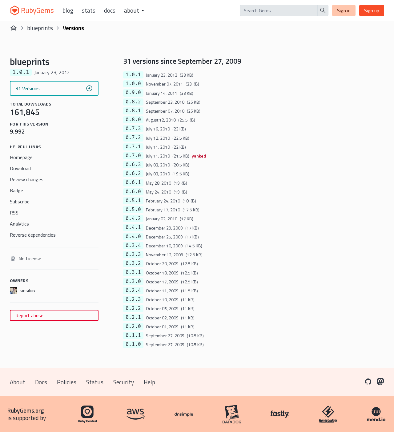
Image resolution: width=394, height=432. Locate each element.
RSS (14, 212)
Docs (109, 10)
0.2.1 (133, 317)
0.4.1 (133, 227)
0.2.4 (133, 290)
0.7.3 (133, 129)
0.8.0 (133, 120)
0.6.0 (133, 192)
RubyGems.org (25, 410)
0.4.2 (133, 218)
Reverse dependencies (33, 234)
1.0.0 (133, 84)
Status (94, 382)
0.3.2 (133, 263)
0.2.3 (133, 299)
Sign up (371, 10)
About (17, 382)
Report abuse (29, 315)
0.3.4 (133, 245)
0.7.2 (133, 137)
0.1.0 (133, 344)
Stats (88, 10)
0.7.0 (133, 156)
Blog (67, 10)
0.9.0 (133, 93)
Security (123, 382)
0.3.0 (133, 281)
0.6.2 (133, 173)
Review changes (26, 179)
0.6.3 (133, 165)
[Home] (13, 28)
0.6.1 (133, 182)
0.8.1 (133, 111)
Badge (16, 190)
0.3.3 (133, 254)
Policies (66, 382)
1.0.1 (133, 75)
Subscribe (20, 201)
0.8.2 (133, 102)
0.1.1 (133, 335)
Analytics (19, 223)
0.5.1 (133, 201)
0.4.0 (133, 237)
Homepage (21, 157)
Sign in (344, 10)
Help (149, 382)
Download (20, 168)
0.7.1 (133, 147)
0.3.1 (133, 272)
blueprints (40, 27)
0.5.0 (133, 209)
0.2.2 (133, 308)
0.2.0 (133, 326)
